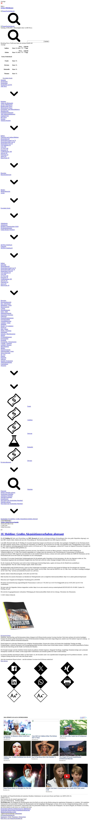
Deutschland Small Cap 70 (8, 140)
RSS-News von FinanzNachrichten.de (11, 818)
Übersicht (3, 246)
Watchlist (30, 489)
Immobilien (4, 332)
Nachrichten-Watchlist (7, 494)
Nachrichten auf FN (6, 85)
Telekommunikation (6, 362)
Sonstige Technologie (7, 361)
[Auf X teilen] (40, 674)
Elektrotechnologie (6, 313)
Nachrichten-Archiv (10, 812)
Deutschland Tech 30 (7, 143)
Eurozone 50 (4, 150)
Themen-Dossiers (6, 120)
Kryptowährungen (6, 462)
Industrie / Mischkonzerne (8, 334)
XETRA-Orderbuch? (7, 248)
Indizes (3, 135)
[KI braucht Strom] (17, 634)
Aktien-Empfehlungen (18, 810)
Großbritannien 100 (6, 151)
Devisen (29, 460)
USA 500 (3, 147)
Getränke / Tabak (5, 323)
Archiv (3, 193)
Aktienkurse (4, 223)
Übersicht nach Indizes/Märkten (10, 137)
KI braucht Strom (5, 635)
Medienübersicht (5, 191)
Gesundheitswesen (6, 321)
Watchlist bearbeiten (6, 497)
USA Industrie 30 (6, 145)
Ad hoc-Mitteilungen (7, 8)
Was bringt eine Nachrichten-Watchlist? (12, 500)
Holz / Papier (4, 329)
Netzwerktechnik (5, 353)
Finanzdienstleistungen (7, 318)
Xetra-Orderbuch (14, 808)
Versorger (3, 365)
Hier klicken (4, 661)
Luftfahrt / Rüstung (6, 345)
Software (3, 359)
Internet (3, 335)
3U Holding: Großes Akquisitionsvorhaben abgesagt (32, 534)
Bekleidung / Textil (6, 305)
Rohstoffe (3, 357)
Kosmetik (3, 340)
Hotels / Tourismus (6, 330)
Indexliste (3, 265)
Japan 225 (3, 156)
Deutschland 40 (5, 139)
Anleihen (30, 420)
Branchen (3, 173)
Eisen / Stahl (4, 311)
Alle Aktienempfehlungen (8, 114)
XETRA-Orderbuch (6, 245)
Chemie (3, 308)
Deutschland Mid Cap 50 (8, 142)
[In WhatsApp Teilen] (40, 688)
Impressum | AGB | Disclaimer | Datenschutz (13, 817)
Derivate (29, 433)
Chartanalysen (5, 116)
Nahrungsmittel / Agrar (7, 351)
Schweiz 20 (4, 153)
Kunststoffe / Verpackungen (8, 342)
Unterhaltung (4, 364)
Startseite (3, 80)
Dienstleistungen (5, 310)
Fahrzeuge (4, 316)
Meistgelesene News (6, 108)
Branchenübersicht (6, 174)
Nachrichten (4, 81)
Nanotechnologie (5, 349)
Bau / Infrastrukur (6, 303)
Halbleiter (3, 324)
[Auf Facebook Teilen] (14, 674)
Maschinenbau (5, 346)
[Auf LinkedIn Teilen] (14, 688)
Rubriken (3, 101)
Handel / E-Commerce (7, 326)
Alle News (4, 86)
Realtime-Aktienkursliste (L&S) (10, 226)
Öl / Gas (3, 354)
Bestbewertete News (6, 106)
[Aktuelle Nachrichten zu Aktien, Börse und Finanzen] (7, 11)
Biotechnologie (5, 307)
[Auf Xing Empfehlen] (67, 674)
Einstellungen (4, 499)
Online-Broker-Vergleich (8, 229)
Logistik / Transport (6, 343)
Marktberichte (5, 111)
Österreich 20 (4, 155)
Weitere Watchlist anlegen (8, 492)
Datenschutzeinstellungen (8, 813)
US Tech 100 (4, 148)
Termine (3, 119)
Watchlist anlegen (6, 502)
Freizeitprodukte (5, 319)
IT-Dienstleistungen (6, 337)
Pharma (3, 356)
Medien (3, 190)
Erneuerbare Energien (7, 315)
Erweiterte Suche (7, 78)
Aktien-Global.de (10, 595)
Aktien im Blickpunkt (7, 103)
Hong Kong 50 (5, 158)
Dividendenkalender (6, 228)
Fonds (29, 406)
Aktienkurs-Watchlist (7, 495)
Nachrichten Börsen (6, 810)
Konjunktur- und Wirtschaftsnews (10, 109)
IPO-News (4, 117)
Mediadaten (18, 813)
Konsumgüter (4, 338)
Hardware (3, 327)
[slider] (3, 528)
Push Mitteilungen (6, 520)
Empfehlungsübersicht (7, 112)
